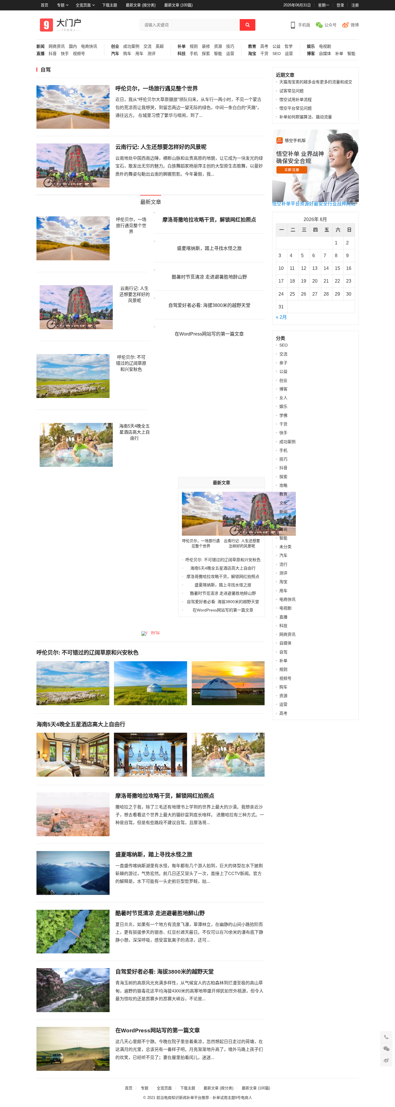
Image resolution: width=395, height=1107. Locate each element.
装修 (206, 46)
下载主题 (109, 5)
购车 (127, 53)
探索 (206, 53)
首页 (44, 5)
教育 (252, 46)
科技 (182, 53)
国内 (73, 46)
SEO (276, 53)
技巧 (230, 46)
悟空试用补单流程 (295, 99)
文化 (283, 503)
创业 (115, 46)
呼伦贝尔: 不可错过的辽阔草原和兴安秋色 (131, 363)
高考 (264, 46)
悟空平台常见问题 (295, 108)
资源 (218, 46)
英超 (160, 46)
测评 (151, 53)
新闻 (40, 46)
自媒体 (325, 53)
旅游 (283, 520)
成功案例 (131, 46)
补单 (182, 46)
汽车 (115, 53)
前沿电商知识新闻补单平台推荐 (182, 1097)
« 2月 (281, 317)
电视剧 (325, 46)
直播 (40, 53)
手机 (194, 53)
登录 (340, 5)
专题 (60, 5)
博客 (311, 53)
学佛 (283, 415)
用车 (139, 53)
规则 (194, 46)
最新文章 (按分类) (141, 5)
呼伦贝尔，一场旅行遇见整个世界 (156, 89)
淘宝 (252, 53)
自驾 (283, 652)
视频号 (79, 53)
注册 (355, 5)
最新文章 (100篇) (178, 5)
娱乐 (311, 46)
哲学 (289, 46)
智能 (218, 53)
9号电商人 (243, 1097)
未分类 (285, 546)
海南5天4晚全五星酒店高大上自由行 (134, 432)
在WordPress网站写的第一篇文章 (209, 333)
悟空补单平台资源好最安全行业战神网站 (313, 203)
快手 (65, 53)
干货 (264, 53)
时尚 (283, 529)
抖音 (53, 53)
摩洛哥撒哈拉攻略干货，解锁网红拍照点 (209, 220)
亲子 (283, 362)
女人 (283, 397)
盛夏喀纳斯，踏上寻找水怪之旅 (209, 248)
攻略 (283, 485)
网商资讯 (57, 46)
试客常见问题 (291, 91)
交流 (147, 46)
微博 (355, 25)
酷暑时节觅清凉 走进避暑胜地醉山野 (209, 277)
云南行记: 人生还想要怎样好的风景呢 (160, 147)
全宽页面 (83, 5)
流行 (283, 564)
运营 (230, 53)
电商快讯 (89, 46)
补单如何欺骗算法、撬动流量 (305, 117)
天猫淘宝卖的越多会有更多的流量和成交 (315, 82)
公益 (276, 46)
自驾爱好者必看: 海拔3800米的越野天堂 (209, 305)
